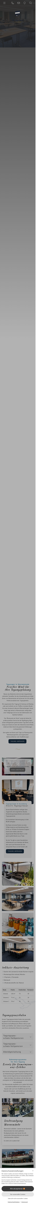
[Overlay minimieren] (33, 1170)
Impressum (24, 1202)
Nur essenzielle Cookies (17, 1194)
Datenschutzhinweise (14, 1202)
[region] (18, 1178)
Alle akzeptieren (16, 1189)
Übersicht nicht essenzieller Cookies (18, 1198)
